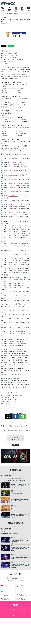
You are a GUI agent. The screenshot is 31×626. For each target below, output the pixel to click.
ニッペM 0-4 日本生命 (14, 208)
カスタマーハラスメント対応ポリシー (19, 611)
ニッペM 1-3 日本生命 (14, 158)
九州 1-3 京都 (12, 187)
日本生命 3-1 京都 (12, 206)
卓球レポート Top (4, 13)
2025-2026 (24, 13)
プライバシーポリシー (23, 609)
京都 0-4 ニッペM (13, 227)
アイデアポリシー (7, 611)
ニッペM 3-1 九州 (13, 175)
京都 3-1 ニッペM (12, 164)
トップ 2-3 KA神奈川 (14, 192)
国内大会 (14, 13)
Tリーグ (18, 13)
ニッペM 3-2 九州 (13, 215)
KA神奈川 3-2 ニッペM (14, 183)
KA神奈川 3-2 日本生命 (14, 185)
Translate (20, 580)
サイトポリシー (14, 609)
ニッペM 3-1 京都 (13, 179)
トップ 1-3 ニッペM (14, 200)
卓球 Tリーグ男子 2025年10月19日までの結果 (15, 426)
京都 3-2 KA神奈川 (12, 162)
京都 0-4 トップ (13, 225)
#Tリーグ (15, 445)
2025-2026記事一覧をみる (15, 438)
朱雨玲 (24, 127)
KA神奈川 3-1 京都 (13, 213)
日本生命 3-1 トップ (13, 204)
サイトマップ (6, 609)
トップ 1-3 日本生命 (13, 171)
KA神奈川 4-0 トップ (14, 217)
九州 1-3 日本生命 (13, 196)
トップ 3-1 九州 (12, 166)
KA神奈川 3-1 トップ (14, 221)
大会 (10, 13)
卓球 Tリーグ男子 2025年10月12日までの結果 (16, 430)
